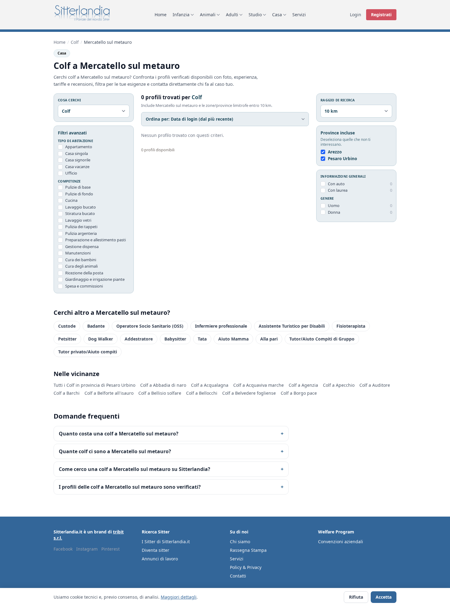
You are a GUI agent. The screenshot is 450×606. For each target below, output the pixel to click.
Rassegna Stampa (248, 550)
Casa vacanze (77, 166)
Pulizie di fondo (79, 194)
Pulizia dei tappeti (81, 226)
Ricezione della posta (84, 273)
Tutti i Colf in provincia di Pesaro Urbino (94, 385)
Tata (202, 339)
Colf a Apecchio (338, 385)
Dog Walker (100, 339)
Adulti (232, 14)
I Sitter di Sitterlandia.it (166, 541)
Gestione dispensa (82, 246)
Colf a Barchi (67, 393)
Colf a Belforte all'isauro (108, 393)
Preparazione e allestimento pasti (95, 240)
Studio (255, 14)
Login (355, 14)
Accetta (384, 597)
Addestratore (139, 339)
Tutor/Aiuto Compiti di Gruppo (321, 339)
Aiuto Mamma (233, 339)
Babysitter (175, 339)
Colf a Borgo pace (299, 393)
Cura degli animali (81, 266)
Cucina (71, 200)
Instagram (87, 549)
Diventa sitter (155, 550)
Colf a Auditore (374, 385)
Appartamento (78, 146)
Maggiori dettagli (179, 597)
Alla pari (269, 339)
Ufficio (71, 173)
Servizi (299, 14)
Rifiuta (356, 597)
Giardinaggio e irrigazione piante (95, 279)
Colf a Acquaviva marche (258, 385)
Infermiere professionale (221, 326)
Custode (67, 326)
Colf (75, 42)
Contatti (238, 576)
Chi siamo (240, 541)
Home (161, 14)
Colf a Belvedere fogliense (249, 393)
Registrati (381, 14)
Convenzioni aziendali (340, 541)
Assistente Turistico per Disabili (292, 326)
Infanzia (181, 14)
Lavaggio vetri (78, 220)
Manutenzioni (78, 253)
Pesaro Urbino (342, 158)
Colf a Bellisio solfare (159, 393)
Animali (208, 14)
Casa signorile (77, 160)
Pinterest (110, 549)
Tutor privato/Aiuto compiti (87, 352)
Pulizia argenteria (81, 233)
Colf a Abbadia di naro (163, 385)
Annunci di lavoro (160, 559)
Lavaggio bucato (80, 207)
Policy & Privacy (245, 567)
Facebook (63, 549)
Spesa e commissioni (84, 286)
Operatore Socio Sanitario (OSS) (149, 326)
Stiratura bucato (80, 213)
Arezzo (335, 152)
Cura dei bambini (80, 259)
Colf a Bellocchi (201, 393)
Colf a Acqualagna (209, 385)
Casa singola (76, 153)
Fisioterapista (350, 326)
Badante (96, 326)
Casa (277, 14)
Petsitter (67, 339)
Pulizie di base (78, 187)
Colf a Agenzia (303, 385)
